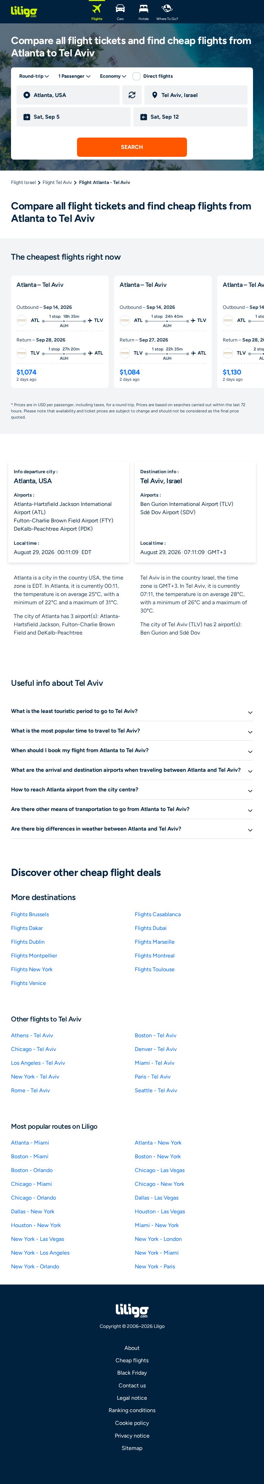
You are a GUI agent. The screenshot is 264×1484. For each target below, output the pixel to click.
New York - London (158, 1239)
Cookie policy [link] (132, 1423)
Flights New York (32, 969)
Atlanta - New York (158, 1142)
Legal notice (132, 1398)
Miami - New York (157, 1225)
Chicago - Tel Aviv (33, 1049)
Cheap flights (132, 1360)
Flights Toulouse (155, 969)
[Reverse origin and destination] (132, 95)
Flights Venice (28, 983)
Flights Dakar (27, 928)
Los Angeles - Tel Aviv (38, 1063)
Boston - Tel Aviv (155, 1035)
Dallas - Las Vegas (156, 1197)
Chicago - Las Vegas (160, 1170)
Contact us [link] (132, 1385)
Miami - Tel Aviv (154, 1063)
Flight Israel (23, 182)
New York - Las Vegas (37, 1239)
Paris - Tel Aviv (152, 1076)
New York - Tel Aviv (35, 1076)
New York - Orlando (35, 1266)
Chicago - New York (159, 1184)
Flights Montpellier (34, 955)
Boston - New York (158, 1156)
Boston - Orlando (32, 1170)
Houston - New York (36, 1225)
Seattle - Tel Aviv (156, 1090)
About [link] (132, 1348)
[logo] (24, 11)
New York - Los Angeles (40, 1252)
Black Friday (132, 1372)
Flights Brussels (30, 914)
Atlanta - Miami (30, 1142)
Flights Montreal (155, 955)
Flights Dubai (151, 928)
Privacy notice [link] (132, 1435)
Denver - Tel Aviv (156, 1049)
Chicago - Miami (31, 1184)
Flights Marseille (155, 942)
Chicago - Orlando (33, 1197)
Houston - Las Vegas (160, 1211)
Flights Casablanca (158, 914)
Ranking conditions (132, 1410)
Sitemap (132, 1448)
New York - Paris (155, 1266)
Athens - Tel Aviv (32, 1035)
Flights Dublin (28, 942)
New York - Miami (157, 1252)
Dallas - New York (32, 1211)
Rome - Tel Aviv (30, 1090)
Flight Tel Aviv (57, 182)
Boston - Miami (29, 1156)
